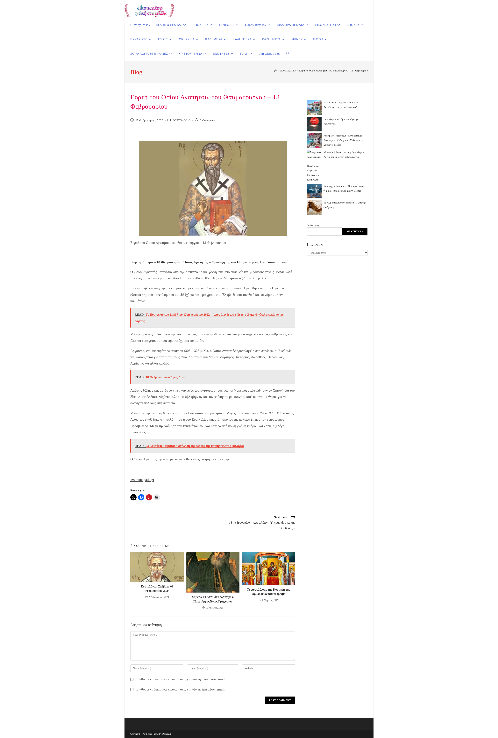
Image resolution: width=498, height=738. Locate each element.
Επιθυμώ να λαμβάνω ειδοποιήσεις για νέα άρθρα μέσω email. (180, 689)
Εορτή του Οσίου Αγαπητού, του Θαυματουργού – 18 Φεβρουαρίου (333, 70)
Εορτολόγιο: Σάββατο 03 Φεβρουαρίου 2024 (157, 588)
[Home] (275, 70)
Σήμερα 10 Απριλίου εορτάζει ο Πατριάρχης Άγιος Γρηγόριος (213, 599)
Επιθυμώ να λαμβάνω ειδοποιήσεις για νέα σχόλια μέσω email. (181, 679)
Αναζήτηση (313, 225)
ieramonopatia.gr (142, 480)
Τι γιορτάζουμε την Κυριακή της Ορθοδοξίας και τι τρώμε (268, 591)
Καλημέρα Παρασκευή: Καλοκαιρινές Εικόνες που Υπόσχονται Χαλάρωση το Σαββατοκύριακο (344, 140)
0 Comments (207, 120)
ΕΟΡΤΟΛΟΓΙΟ (182, 120)
